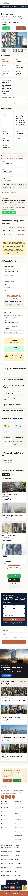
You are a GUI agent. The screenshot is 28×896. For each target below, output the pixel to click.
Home (2, 9)
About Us (17, 851)
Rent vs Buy (18, 816)
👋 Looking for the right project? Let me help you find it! (16, 882)
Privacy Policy (18, 867)
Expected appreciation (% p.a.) (11, 332)
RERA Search (4, 823)
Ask (14, 642)
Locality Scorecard (6, 847)
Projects (7, 9)
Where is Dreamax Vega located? (13, 410)
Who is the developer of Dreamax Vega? (13, 398)
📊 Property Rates (14, 579)
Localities (4, 827)
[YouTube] (13, 797)
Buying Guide (18, 839)
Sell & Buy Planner (19, 819)
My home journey (19, 804)
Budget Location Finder (19, 812)
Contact (17, 855)
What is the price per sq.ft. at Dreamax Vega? (12, 392)
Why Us (17, 847)
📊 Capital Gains (14, 588)
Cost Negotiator (19, 827)
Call (13, 28)
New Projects (5, 816)
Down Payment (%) (8, 275)
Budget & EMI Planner (20, 808)
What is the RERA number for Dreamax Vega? (12, 374)
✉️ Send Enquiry (21, 28)
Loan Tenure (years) (8, 287)
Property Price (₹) (8, 269)
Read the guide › (10, 209)
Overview (4, 103)
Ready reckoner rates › (11, 187)
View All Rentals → (14, 567)
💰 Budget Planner (14, 584)
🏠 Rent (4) (6, 474)
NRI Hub (17, 859)
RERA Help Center (6, 871)
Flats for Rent (5, 804)
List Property (7, 780)
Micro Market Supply (7, 859)
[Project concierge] (25, 888)
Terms (16, 871)
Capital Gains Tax (19, 831)
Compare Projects (20, 823)
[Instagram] (6, 797)
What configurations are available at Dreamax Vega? (14, 380)
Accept (12, 887)
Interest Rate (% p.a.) (9, 281)
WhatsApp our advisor (15, 645)
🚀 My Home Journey (14, 575)
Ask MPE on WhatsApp (9, 212)
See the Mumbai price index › (8, 192)
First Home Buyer (19, 835)
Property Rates (5, 875)
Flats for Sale (4, 808)
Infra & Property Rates (7, 863)
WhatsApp (6, 28)
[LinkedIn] (9, 797)
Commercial (4, 812)
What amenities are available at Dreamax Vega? (13, 405)
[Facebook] (2, 797)
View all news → (22, 681)
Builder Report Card (6, 851)
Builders (3, 819)
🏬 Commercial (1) (7, 478)
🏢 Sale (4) (14, 474)
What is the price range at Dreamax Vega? (14, 386)
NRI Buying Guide (6, 867)
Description (13, 103)
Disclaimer (18, 875)
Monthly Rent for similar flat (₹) (11, 326)
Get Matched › (14, 619)
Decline (18, 887)
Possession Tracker (6, 855)
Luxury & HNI (18, 863)
